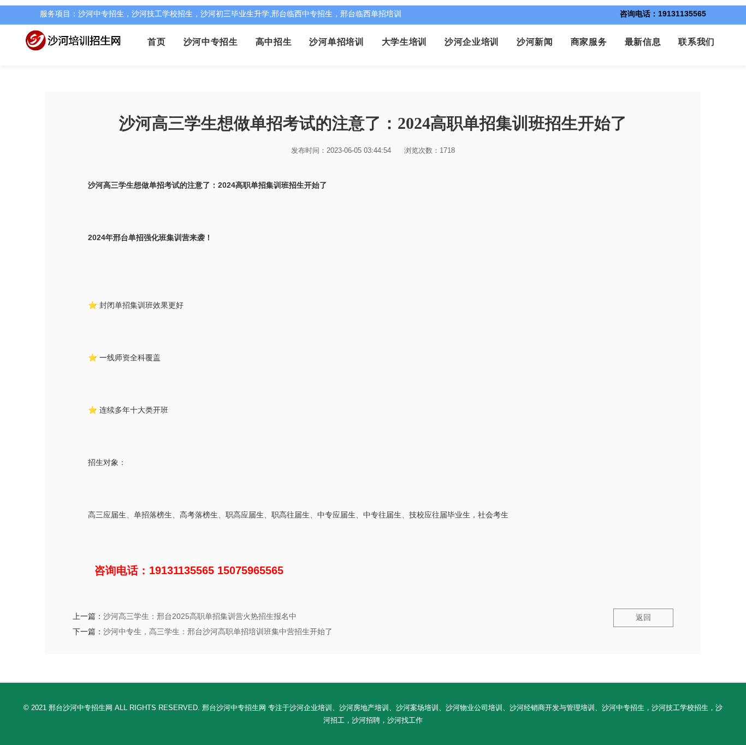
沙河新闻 (535, 41)
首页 (156, 41)
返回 (643, 617)
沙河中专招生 (210, 41)
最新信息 (643, 41)
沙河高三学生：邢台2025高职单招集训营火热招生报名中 (200, 616)
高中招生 (274, 41)
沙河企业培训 (472, 41)
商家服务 (589, 41)
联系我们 (696, 41)
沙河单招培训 (336, 41)
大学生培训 (404, 41)
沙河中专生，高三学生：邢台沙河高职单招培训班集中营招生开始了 (218, 631)
